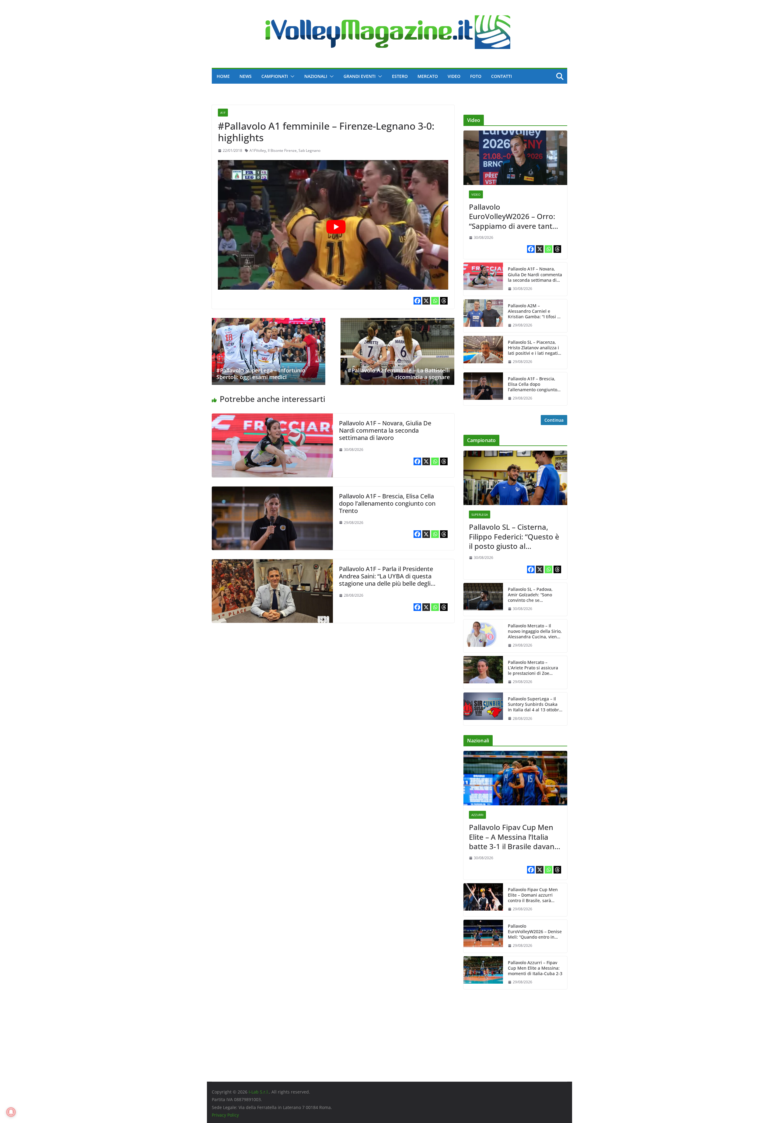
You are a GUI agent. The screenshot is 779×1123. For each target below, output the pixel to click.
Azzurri (477, 815)
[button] (291, 76)
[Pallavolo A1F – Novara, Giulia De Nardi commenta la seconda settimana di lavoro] (272, 417)
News (245, 76)
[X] (426, 301)
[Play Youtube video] (336, 226)
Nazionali (315, 76)
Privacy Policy (225, 1115)
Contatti (501, 76)
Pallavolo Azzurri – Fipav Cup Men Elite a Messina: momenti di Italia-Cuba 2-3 (535, 968)
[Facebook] (417, 301)
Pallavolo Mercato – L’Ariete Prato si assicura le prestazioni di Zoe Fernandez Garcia (533, 668)
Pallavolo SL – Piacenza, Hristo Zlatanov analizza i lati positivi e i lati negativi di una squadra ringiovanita (534, 348)
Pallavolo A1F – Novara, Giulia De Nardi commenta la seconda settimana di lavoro (385, 430)
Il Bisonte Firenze (282, 150)
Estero (400, 76)
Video (454, 76)
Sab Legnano (309, 150)
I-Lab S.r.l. (259, 1092)
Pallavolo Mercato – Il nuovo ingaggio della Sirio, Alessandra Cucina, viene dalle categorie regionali (535, 631)
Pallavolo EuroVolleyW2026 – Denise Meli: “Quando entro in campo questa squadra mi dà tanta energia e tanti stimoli (535, 931)
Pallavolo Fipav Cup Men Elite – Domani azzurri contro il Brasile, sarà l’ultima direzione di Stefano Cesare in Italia (533, 895)
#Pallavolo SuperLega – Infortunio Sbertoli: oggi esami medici (260, 374)
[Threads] (444, 301)
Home (223, 76)
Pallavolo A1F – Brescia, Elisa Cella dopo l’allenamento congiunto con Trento (387, 503)
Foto (475, 76)
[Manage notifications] (11, 1112)
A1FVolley (258, 150)
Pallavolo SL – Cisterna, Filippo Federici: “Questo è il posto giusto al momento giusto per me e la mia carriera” (514, 536)
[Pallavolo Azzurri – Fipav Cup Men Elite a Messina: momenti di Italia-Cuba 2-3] (483, 972)
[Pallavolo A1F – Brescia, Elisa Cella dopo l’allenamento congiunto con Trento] (272, 490)
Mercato (427, 76)
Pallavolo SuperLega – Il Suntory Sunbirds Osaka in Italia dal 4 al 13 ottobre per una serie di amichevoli (534, 704)
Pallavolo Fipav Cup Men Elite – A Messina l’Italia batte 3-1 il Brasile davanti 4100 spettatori (514, 836)
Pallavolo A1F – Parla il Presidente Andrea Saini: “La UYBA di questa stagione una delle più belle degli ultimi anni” (386, 580)
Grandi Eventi (360, 76)
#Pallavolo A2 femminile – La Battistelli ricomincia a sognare (399, 374)
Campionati (274, 76)
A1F (222, 112)
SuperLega (479, 514)
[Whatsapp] (435, 301)
